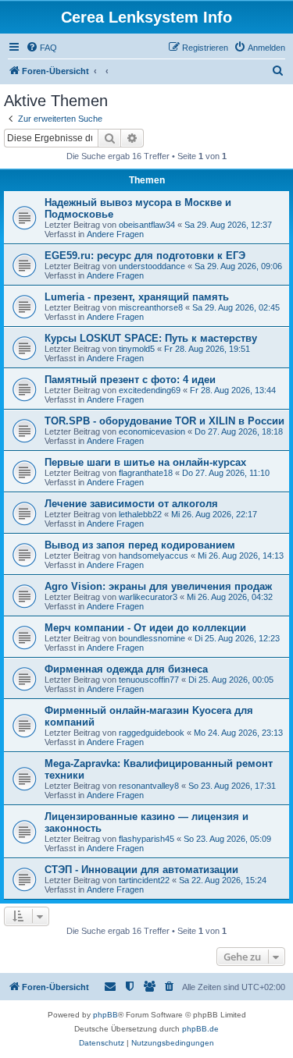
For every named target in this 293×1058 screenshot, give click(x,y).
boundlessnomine (152, 638)
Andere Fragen (115, 234)
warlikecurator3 (148, 597)
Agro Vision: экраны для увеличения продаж (158, 586)
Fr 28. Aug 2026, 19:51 (207, 348)
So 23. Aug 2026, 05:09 (227, 838)
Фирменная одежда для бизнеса (126, 669)
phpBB (105, 1014)
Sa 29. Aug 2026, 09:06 (238, 266)
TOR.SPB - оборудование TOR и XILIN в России (164, 421)
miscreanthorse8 (151, 307)
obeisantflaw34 (147, 224)
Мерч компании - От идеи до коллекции (145, 628)
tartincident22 (144, 880)
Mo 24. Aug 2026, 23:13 (238, 732)
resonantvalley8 (149, 785)
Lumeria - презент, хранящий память (137, 297)
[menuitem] (41, 47)
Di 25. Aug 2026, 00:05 (230, 679)
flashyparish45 (146, 838)
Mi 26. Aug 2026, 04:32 (230, 597)
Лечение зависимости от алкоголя (131, 503)
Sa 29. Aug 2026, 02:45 (236, 307)
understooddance (152, 266)
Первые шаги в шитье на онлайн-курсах (145, 462)
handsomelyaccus (153, 555)
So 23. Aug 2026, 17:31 (232, 785)
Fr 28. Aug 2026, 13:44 (233, 390)
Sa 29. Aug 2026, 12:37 (228, 224)
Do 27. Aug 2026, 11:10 (226, 473)
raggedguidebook (151, 732)
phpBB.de (200, 1028)
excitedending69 (149, 390)
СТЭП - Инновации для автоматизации (141, 869)
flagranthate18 (146, 473)
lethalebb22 (140, 514)
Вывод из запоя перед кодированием (140, 545)
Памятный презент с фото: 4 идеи (130, 379)
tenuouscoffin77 (149, 679)
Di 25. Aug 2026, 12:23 (237, 638)
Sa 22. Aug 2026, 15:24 (222, 880)
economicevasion (152, 431)
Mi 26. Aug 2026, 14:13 (241, 555)
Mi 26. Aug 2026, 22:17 (214, 514)
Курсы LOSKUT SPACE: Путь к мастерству (151, 338)
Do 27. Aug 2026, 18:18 (239, 431)
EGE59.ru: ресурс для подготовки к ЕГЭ (145, 255)
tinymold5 (137, 348)
